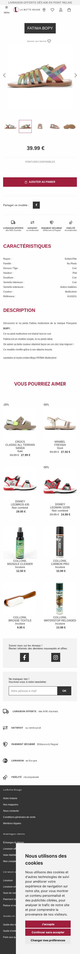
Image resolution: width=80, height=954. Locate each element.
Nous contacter (11, 811)
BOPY (6, 328)
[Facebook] (24, 657)
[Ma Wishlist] (52, 9)
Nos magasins (10, 804)
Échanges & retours (13, 842)
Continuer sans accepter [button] (48, 932)
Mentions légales (12, 823)
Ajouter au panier (42, 181)
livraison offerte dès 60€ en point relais (40, 2)
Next (74, 75)
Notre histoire (10, 798)
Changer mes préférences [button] (48, 940)
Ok (64, 690)
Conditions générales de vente (19, 817)
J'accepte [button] (48, 924)
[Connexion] (61, 9)
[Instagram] (55, 657)
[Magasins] (44, 9)
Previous (5, 75)
